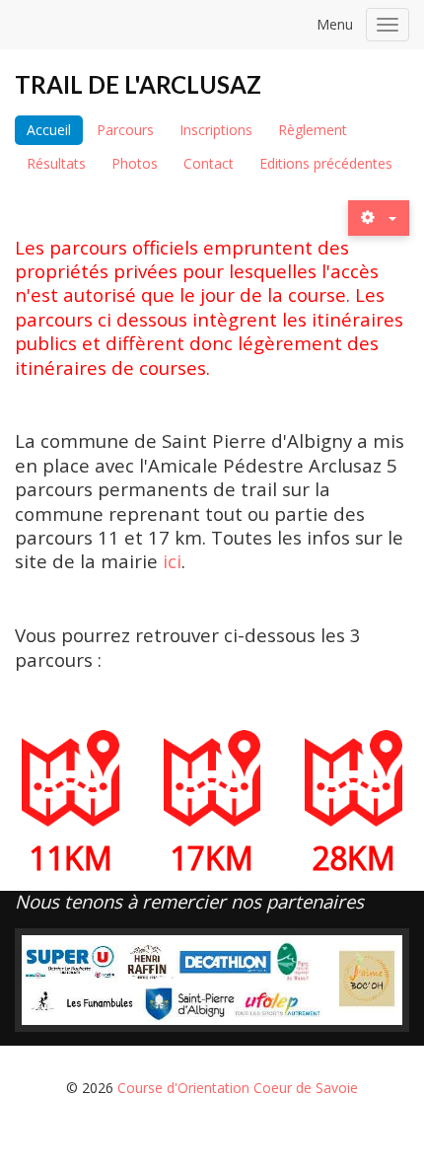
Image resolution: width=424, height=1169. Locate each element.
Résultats (56, 163)
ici (172, 560)
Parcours (125, 129)
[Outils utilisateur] (378, 217)
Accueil (49, 129)
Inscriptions (215, 129)
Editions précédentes (325, 163)
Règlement (312, 129)
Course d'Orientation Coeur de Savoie (237, 1087)
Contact (208, 163)
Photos (134, 163)
